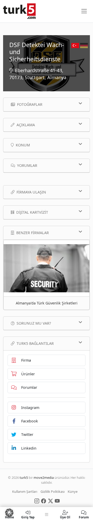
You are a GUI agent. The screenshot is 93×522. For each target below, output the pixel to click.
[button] (9, 512)
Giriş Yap (28, 517)
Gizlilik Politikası (53, 491)
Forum (84, 517)
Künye (73, 491)
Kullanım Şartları (24, 491)
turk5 (24, 477)
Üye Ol (65, 517)
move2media (44, 477)
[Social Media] (36, 500)
